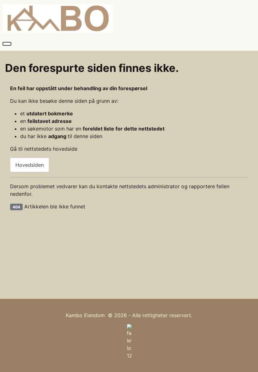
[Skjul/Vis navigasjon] (7, 44)
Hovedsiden (29, 165)
